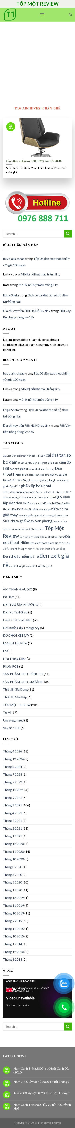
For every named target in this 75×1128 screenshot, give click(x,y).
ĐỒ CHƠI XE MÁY (16, 635)
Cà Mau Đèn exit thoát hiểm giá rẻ (41, 462)
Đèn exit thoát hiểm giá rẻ (45, 543)
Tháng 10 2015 (13, 936)
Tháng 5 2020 (12, 882)
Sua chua (34, 503)
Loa (5, 651)
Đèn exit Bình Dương (30, 537)
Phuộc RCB (11, 666)
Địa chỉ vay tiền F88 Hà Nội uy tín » (27, 311)
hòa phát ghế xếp (43, 492)
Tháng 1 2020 (12, 890)
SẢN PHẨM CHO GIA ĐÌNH (23, 682)
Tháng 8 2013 (12, 959)
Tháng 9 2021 (12, 797)
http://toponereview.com (18, 492)
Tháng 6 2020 (12, 875)
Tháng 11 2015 (13, 928)
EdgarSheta (11, 295)
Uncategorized (13, 720)
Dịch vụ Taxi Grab (15, 612)
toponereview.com (12, 529)
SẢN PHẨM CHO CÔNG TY (23, 674)
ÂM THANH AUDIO (17, 589)
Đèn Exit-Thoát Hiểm (17, 620)
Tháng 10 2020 (13, 859)
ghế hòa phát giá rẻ (49, 480)
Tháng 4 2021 (12, 813)
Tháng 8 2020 (12, 867)
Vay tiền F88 (11, 728)
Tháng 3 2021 (12, 820)
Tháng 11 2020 (13, 851)
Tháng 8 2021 (12, 805)
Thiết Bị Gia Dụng (15, 689)
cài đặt (21, 462)
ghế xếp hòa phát (36, 485)
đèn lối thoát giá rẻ (18, 566)
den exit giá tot (19, 468)
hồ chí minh (57, 492)
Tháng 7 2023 (12, 774)
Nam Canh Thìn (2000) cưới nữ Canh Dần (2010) (41, 1070)
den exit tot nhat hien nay (41, 469)
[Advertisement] (37, 61)
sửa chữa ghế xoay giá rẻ (30, 515)
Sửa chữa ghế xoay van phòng (27, 521)
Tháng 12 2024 (13, 759)
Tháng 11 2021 (13, 790)
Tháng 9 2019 (12, 921)
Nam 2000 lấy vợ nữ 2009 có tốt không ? (41, 1081)
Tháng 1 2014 (12, 944)
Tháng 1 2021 (12, 836)
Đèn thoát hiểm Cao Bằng (52, 548)
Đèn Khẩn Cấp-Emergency (21, 628)
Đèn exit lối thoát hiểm (52, 537)
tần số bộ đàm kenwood (33, 529)
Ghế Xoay (63, 480)
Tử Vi (7, 712)
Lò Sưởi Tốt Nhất (15, 643)
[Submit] (68, 234)
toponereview (60, 521)
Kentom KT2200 (47, 497)
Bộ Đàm (8, 597)
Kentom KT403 (31, 497)
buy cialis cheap (14, 258)
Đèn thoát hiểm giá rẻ (21, 556)
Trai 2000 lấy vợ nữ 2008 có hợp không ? (41, 1093)
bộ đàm (41, 455)
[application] (37, 998)
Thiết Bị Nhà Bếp (15, 697)
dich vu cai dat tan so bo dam (35, 474)
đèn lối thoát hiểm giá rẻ (40, 566)
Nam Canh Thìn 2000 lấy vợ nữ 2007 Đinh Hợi (42, 1106)
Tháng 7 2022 (12, 782)
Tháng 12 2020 (13, 844)
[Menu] (42, 15)
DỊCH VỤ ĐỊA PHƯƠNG (20, 604)
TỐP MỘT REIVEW (17, 705)
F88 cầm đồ (19, 480)
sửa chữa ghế (45, 509)
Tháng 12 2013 (13, 952)
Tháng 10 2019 (13, 913)
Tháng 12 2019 (13, 897)
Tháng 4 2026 (12, 751)
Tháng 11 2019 (13, 905)
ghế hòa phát (32, 480)
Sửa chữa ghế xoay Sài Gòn (56, 515)
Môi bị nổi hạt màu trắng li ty (40, 274)
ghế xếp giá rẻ (11, 486)
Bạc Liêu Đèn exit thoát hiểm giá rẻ (20, 455)
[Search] (70, 14)
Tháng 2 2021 (12, 828)
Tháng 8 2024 (12, 766)
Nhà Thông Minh (14, 658)
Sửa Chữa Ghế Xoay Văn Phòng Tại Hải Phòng (34, 160)
